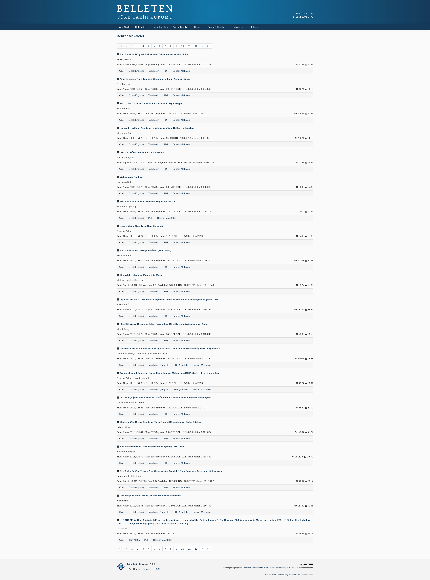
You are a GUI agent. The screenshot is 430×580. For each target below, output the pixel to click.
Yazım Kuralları (181, 27)
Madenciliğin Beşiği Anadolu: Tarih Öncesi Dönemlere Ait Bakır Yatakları (160, 422)
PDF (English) (181, 365)
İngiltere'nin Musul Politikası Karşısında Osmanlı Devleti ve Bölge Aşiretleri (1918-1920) (169, 299)
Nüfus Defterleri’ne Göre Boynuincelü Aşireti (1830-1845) (152, 446)
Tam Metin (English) (158, 365)
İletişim (254, 27)
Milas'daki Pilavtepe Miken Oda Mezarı (141, 275)
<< (120, 46)
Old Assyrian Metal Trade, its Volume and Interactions (150, 495)
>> (208, 46)
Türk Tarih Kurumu (137, 564)
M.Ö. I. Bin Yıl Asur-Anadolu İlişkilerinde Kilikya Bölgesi (151, 103)
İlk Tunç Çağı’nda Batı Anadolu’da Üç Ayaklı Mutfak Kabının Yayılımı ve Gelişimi (165, 397)
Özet (121, 70)
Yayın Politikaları (217, 27)
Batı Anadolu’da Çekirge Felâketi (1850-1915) (145, 250)
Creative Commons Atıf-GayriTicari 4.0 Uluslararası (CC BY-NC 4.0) (270, 568)
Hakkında (140, 27)
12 (196, 46)
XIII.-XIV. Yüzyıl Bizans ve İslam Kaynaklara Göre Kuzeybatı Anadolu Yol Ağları (163, 324)
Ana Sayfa (124, 27)
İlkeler (197, 27)
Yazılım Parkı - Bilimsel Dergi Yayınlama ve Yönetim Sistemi (289, 575)
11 (189, 46)
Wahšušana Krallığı (130, 177)
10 (182, 46)
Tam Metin (153, 70)
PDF (166, 70)
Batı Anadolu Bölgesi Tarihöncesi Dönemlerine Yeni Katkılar (153, 54)
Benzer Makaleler (182, 70)
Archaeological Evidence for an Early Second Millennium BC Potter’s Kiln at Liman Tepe (169, 373)
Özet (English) (136, 70)
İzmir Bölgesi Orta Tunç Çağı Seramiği (141, 226)
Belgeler (147, 569)
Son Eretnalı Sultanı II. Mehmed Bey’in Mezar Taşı (147, 201)
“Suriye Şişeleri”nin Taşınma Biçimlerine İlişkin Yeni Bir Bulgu (154, 79)
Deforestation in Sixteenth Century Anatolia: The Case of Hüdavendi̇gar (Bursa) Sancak (169, 348)
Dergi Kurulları (160, 27)
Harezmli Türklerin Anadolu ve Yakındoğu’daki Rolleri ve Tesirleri (156, 128)
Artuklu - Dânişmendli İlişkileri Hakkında (142, 152)
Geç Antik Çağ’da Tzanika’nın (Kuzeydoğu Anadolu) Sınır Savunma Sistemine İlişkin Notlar (171, 471)
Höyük (157, 569)
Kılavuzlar (238, 27)
